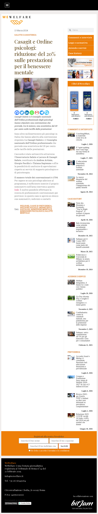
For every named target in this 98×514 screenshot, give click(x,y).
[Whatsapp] (32, 112)
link (16, 189)
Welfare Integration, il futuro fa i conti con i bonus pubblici (82, 285)
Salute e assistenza (25, 35)
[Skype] (47, 112)
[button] (7, 5)
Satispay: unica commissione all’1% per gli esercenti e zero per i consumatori (83, 336)
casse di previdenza (41, 206)
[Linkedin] (27, 112)
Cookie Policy (25, 503)
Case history (75, 53)
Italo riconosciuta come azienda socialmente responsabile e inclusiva (83, 227)
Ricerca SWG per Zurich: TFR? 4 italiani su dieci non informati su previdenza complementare (82, 400)
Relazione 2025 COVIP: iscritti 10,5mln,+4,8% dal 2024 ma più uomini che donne (82, 419)
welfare (24, 206)
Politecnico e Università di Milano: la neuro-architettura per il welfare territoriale (83, 260)
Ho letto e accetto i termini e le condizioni (50, 450)
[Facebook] (17, 112)
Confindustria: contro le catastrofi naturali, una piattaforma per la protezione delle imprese (82, 318)
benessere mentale (41, 209)
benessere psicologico (32, 211)
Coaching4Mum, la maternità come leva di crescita (83, 137)
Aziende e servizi (77, 48)
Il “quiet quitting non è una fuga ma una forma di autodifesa (82, 150)
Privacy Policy (12, 503)
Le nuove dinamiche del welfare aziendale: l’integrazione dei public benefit (83, 182)
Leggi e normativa (78, 42)
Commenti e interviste (80, 37)
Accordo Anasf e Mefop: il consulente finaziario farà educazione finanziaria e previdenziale (83, 362)
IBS (76, 119)
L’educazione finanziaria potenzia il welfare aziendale (81, 165)
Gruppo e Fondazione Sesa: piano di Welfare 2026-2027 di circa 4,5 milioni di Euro (83, 381)
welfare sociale (29, 207)
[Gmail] (37, 112)
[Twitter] (22, 112)
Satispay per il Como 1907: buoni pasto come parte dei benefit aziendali (82, 243)
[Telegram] (42, 112)
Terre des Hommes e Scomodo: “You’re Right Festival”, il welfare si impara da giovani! (83, 209)
